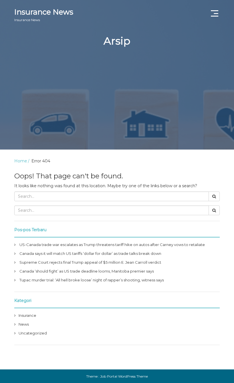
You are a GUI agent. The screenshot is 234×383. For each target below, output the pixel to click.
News (24, 324)
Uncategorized (33, 333)
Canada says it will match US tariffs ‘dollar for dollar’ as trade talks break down (90, 253)
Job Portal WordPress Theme (124, 376)
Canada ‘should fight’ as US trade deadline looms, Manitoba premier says (86, 271)
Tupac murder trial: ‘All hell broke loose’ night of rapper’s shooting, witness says (91, 280)
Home (20, 161)
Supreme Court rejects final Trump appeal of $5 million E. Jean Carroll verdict (90, 262)
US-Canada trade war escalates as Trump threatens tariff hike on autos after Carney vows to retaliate (112, 244)
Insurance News (43, 14)
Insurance (27, 315)
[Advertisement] (117, 110)
